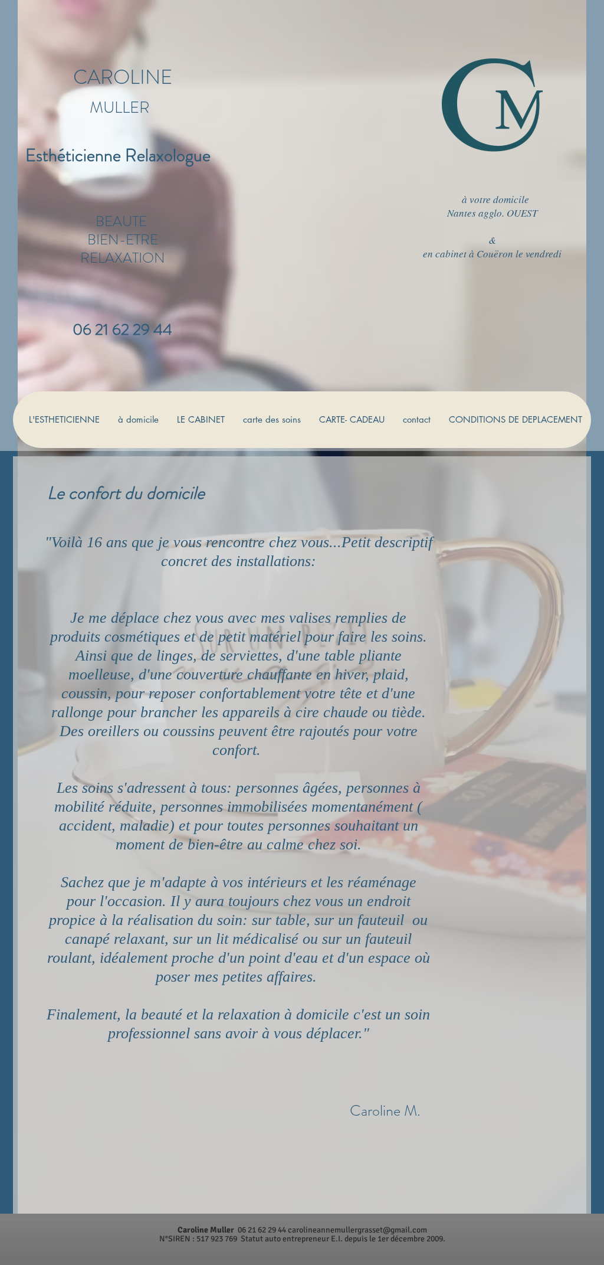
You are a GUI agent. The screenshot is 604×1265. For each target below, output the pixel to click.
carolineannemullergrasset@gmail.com (357, 1230)
